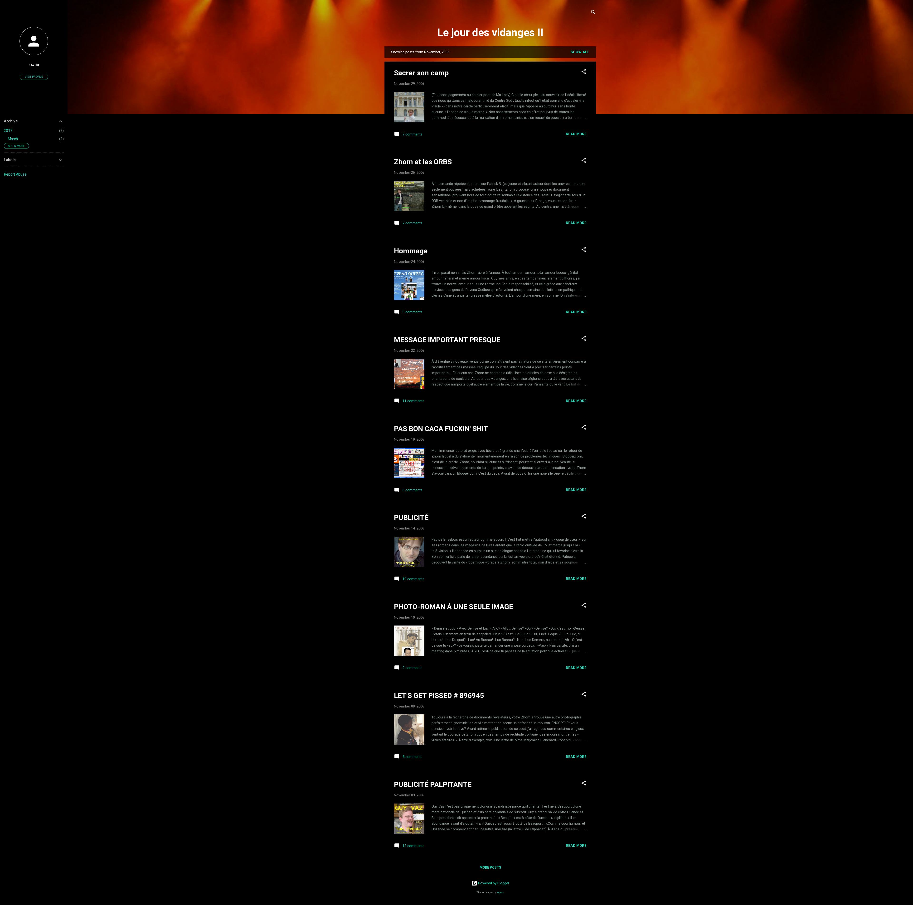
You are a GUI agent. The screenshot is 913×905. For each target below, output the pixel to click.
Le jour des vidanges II (490, 32)
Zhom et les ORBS (423, 162)
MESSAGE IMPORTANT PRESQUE (447, 340)
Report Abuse (15, 174)
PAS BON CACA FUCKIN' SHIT (441, 428)
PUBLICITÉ (411, 517)
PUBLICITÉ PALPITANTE (432, 784)
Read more (576, 134)
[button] (584, 72)
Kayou (34, 65)
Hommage (410, 251)
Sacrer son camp (421, 73)
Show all (580, 52)
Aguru (500, 892)
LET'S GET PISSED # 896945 (439, 695)
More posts (490, 867)
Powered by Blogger (493, 883)
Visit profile (34, 76)
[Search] (593, 13)
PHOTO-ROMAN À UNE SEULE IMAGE (453, 606)
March (13, 139)
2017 (8, 130)
